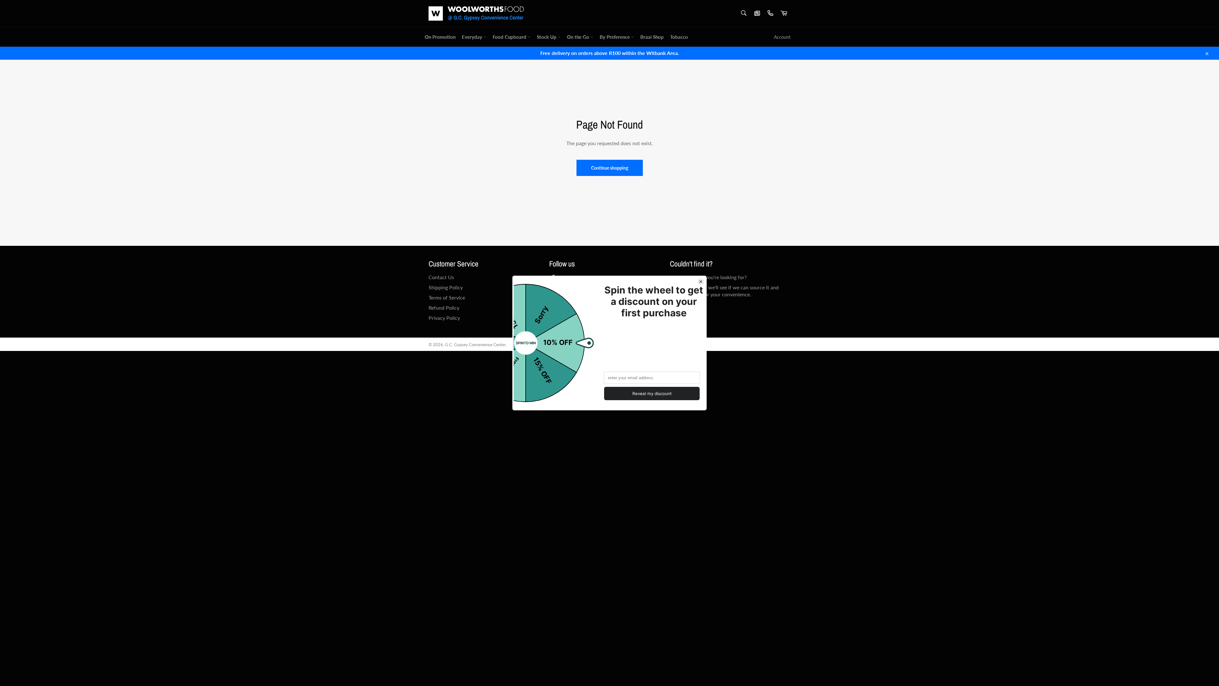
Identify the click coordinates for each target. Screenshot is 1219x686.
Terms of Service (447, 297)
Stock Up (547, 37)
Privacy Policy (444, 318)
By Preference (615, 37)
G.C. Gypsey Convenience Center (475, 344)
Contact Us (441, 277)
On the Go (578, 37)
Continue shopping (609, 168)
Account (782, 37)
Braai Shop (652, 37)
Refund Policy (444, 308)
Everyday (472, 37)
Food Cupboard (510, 37)
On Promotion (440, 37)
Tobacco (679, 37)
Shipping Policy (446, 287)
